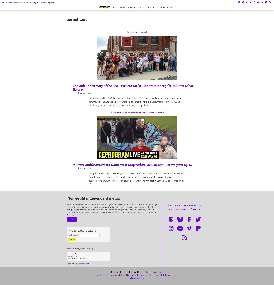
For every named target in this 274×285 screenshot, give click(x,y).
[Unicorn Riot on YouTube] (258, 2)
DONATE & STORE (126, 7)
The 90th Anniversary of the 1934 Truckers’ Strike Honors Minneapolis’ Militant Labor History (133, 87)
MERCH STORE (190, 205)
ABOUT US (161, 7)
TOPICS (149, 7)
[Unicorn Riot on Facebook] (247, 2)
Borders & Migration (122, 112)
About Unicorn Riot (82, 264)
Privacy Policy (138, 278)
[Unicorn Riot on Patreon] (266, 2)
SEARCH (172, 7)
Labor (142, 32)
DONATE (72, 219)
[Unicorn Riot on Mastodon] (239, 2)
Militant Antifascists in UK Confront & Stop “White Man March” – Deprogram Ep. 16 (132, 164)
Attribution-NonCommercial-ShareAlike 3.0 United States (120, 275)
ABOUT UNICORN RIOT (178, 210)
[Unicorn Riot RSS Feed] (270, 2)
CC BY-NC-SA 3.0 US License (158, 275)
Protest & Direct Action (152, 112)
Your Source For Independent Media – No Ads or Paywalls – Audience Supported (28, 3)
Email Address (73, 235)
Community (134, 32)
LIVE (139, 7)
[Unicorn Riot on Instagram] (254, 2)
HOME (115, 7)
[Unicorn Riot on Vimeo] (262, 2)
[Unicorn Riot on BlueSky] (243, 2)
